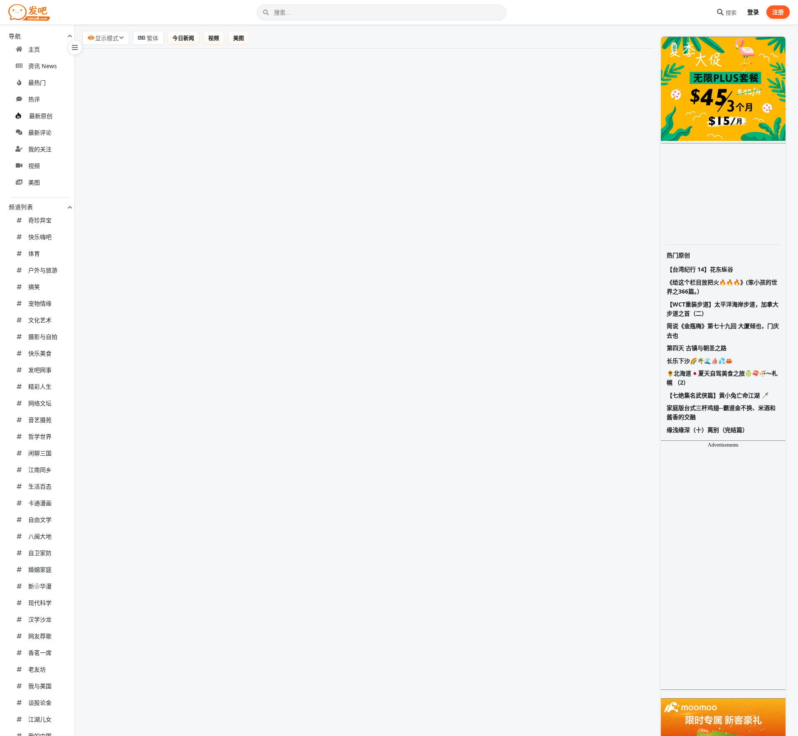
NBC (264, 537)
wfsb (252, 731)
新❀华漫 (40, 586)
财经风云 (243, 300)
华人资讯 (244, 386)
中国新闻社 (196, 321)
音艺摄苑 (40, 420)
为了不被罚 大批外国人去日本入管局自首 (149, 235)
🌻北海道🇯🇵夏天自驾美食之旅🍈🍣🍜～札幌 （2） (722, 377)
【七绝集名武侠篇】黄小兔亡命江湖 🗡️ (717, 395)
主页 (34, 49)
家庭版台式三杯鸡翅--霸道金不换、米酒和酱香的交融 (721, 412)
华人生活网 (255, 472)
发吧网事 (40, 370)
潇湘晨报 (249, 580)
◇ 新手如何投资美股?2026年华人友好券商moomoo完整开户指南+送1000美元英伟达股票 (222, 644)
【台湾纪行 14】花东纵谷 (700, 269)
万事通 (274, 257)
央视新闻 (246, 63)
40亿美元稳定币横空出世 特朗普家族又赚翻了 (156, 299)
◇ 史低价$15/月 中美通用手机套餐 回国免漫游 (158, 342)
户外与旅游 (42, 270)
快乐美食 (40, 353)
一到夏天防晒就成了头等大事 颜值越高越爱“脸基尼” (165, 429)
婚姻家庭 (40, 569)
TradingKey (273, 170)
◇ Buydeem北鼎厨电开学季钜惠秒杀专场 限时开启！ (169, 191)
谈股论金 (40, 702)
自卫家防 (40, 553)
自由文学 (40, 520)
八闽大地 (40, 536)
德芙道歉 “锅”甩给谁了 (122, 558)
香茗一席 (40, 653)
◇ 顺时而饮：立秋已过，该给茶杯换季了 (150, 493)
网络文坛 (40, 403)
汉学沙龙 (40, 619)
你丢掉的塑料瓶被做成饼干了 (132, 407)
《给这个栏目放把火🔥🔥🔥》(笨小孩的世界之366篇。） (722, 286)
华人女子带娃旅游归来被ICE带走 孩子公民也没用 (161, 472)
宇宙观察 (249, 127)
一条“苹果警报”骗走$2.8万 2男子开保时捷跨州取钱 (164, 731)
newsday (247, 710)
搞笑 (34, 287)
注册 (778, 12)
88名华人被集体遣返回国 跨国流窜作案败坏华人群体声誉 (173, 257)
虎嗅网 (269, 688)
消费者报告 (265, 623)
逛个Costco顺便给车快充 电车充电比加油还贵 (157, 386)
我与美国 (40, 686)
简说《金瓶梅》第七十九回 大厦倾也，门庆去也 (723, 330)
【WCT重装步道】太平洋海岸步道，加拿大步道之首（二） (722, 308)
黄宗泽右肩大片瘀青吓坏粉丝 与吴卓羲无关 (153, 106)
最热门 (37, 82)
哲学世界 (40, 436)
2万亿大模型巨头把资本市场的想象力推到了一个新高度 (170, 688)
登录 (753, 12)
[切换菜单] (74, 47)
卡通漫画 (40, 503)
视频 (34, 166)
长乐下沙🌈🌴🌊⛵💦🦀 (699, 361)
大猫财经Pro (254, 149)
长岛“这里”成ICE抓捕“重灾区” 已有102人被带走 (158, 709)
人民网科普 (263, 516)
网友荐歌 (40, 636)
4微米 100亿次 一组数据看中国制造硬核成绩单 (158, 63)
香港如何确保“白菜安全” (124, 84)
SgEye (225, 214)
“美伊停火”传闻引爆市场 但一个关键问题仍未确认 (162, 278)
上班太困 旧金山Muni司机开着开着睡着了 (151, 450)
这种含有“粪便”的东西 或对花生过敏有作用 (152, 667)
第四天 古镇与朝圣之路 (697, 348)
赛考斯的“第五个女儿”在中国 (131, 321)
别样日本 (229, 236)
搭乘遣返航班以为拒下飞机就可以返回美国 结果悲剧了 (169, 537)
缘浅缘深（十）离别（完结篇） (707, 430)
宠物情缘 (40, 303)
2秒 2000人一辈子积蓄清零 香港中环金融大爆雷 (160, 148)
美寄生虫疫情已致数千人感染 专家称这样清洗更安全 (166, 622)
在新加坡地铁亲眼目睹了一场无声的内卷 (149, 214)
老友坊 (37, 669)
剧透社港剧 (239, 106)
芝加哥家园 (237, 667)
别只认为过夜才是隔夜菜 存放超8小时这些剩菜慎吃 (165, 516)
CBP (227, 601)
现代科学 (40, 603)
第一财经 (194, 365)
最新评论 (40, 132)
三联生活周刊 (266, 429)
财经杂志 (179, 85)
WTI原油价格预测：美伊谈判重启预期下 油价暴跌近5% (170, 170)
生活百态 (40, 486)
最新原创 (40, 116)
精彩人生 (40, 386)
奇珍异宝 (40, 220)
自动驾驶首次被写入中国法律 (132, 365)
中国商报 (174, 559)
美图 (34, 182)
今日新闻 (189, 38)
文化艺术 (40, 320)
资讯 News (42, 66)
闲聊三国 (40, 453)
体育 (34, 253)
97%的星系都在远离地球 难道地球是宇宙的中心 (159, 127)
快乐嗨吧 (40, 237)
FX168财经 (256, 278)
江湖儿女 (40, 719)
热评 (34, 99)
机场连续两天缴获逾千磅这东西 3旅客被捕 (151, 601)
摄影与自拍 (42, 337)
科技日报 (194, 408)
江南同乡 (40, 470)
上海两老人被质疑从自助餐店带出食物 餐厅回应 (159, 580)
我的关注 (40, 149)
